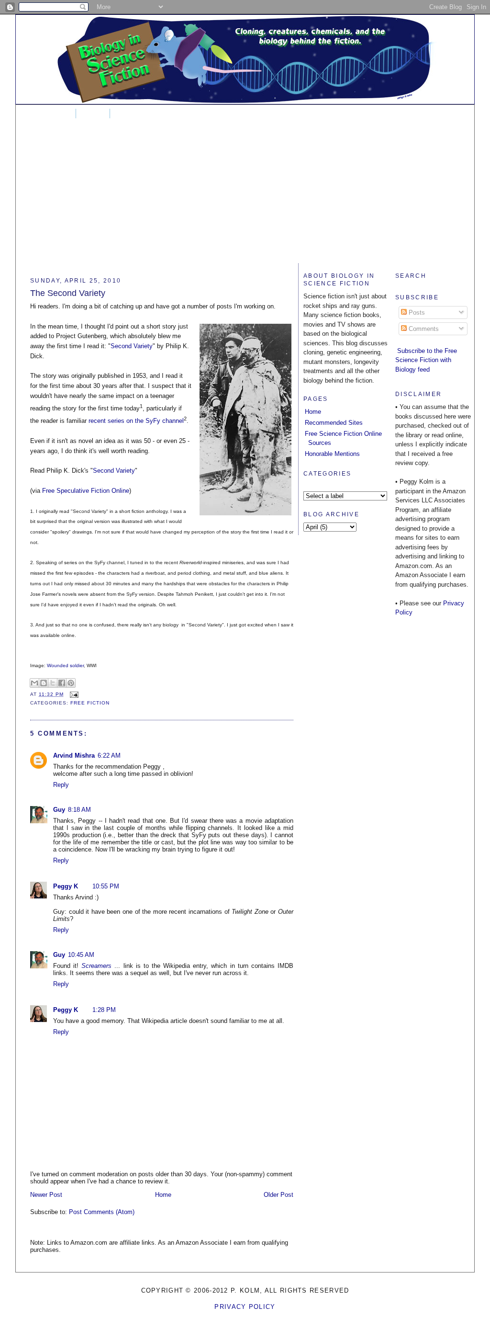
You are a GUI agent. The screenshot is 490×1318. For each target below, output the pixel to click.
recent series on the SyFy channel (136, 420)
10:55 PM (105, 886)
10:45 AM (81, 954)
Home (55, 113)
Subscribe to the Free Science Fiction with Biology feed (426, 360)
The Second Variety (67, 293)
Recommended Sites (334, 422)
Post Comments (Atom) (101, 1212)
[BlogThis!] (43, 683)
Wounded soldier (65, 665)
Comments (423, 328)
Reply (61, 784)
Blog (92, 113)
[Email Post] (73, 694)
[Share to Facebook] (62, 683)
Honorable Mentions (332, 453)
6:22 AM (109, 755)
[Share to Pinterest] (71, 683)
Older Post (278, 1194)
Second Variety (132, 346)
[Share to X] (52, 683)
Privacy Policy (244, 1306)
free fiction (90, 702)
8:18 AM (79, 809)
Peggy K (65, 886)
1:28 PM (104, 1009)
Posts (416, 312)
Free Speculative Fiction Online (85, 490)
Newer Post (46, 1194)
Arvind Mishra (74, 755)
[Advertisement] (245, 196)
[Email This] (34, 683)
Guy (59, 809)
